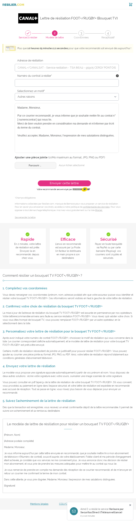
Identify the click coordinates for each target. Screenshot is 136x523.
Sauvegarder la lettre (25, 217)
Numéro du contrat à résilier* (34, 75)
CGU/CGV (65, 504)
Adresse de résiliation (30, 60)
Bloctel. (99, 210)
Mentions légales (39, 504)
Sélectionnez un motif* (31, 91)
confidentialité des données (96, 207)
